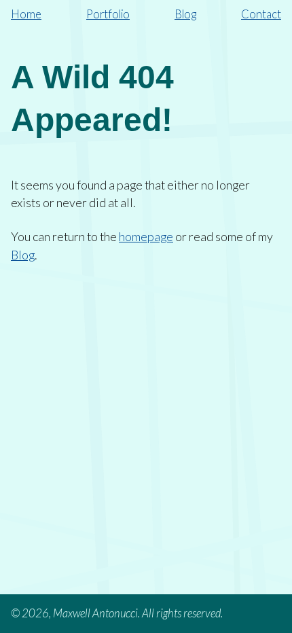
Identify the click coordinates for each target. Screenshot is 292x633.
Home (26, 14)
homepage (146, 236)
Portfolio (108, 14)
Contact (261, 14)
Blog (185, 14)
